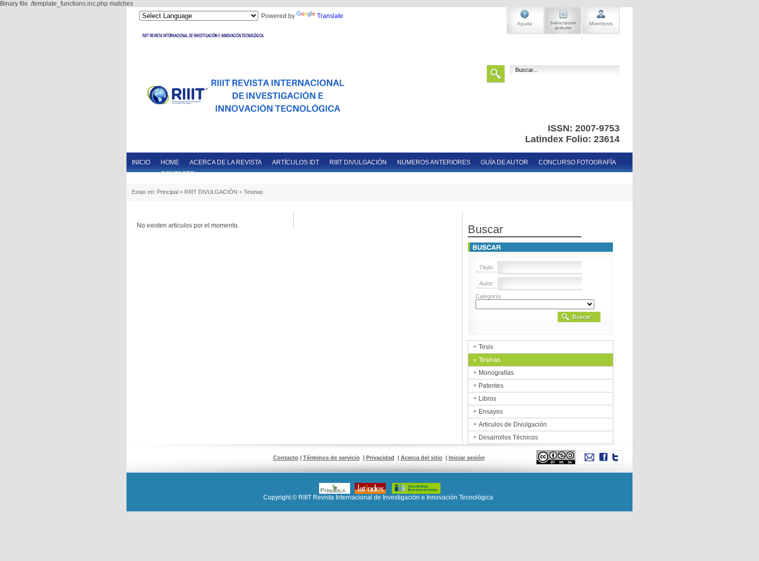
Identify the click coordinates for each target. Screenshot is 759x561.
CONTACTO (178, 173)
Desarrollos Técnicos (508, 437)
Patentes (491, 385)
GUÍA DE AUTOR (504, 162)
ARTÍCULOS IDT (295, 162)
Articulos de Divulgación (513, 424)
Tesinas (253, 192)
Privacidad (380, 457)
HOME (170, 162)
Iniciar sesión (467, 457)
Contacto (285, 457)
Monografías (496, 372)
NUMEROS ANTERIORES (433, 162)
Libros (487, 398)
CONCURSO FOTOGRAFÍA (577, 162)
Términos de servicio (331, 457)
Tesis (486, 347)
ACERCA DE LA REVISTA (225, 162)
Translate (330, 16)
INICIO (141, 162)
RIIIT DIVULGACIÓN (358, 162)
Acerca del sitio (421, 457)
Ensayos (491, 411)
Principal (167, 192)
